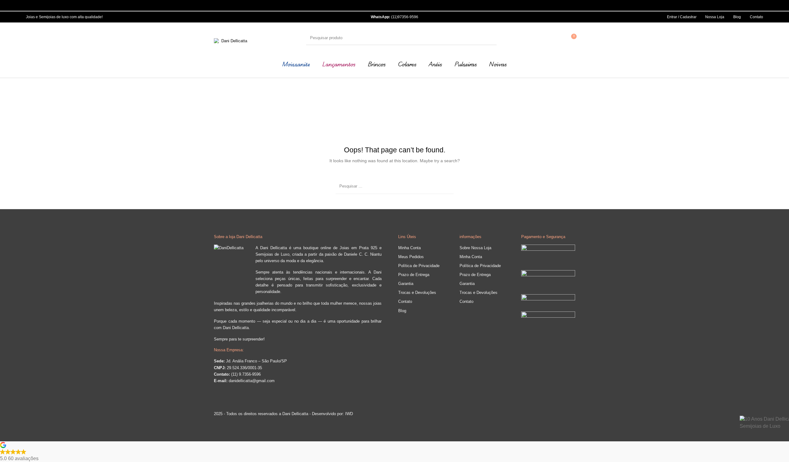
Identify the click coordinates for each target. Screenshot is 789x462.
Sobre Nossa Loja (475, 247)
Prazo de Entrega (413, 274)
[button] (394, 452)
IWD (348, 413)
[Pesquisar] (490, 38)
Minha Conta (409, 247)
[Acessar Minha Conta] (557, 38)
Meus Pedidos (411, 256)
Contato (405, 301)
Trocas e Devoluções (417, 292)
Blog (402, 310)
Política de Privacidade (418, 265)
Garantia (405, 283)
